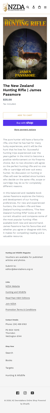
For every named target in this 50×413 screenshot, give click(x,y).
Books (9, 360)
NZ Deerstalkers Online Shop (24, 400)
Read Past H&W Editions (18, 298)
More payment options (25, 129)
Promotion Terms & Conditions (21, 309)
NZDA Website (13, 286)
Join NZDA (11, 303)
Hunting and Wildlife (16, 292)
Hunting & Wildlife (15, 375)
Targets (9, 367)
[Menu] (45, 7)
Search (9, 353)
